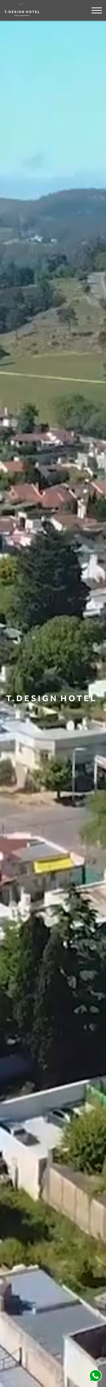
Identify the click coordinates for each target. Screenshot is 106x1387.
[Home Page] (22, 15)
